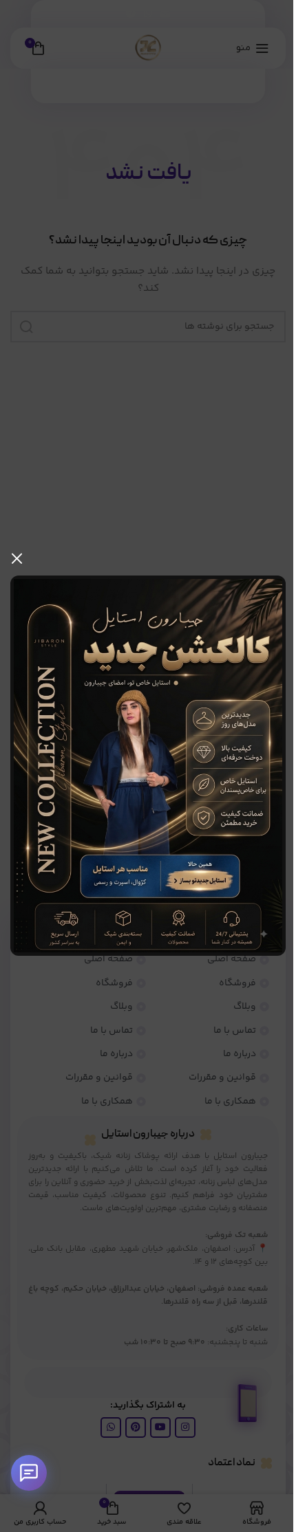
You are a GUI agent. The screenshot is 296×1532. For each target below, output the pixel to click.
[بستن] (17, 558)
